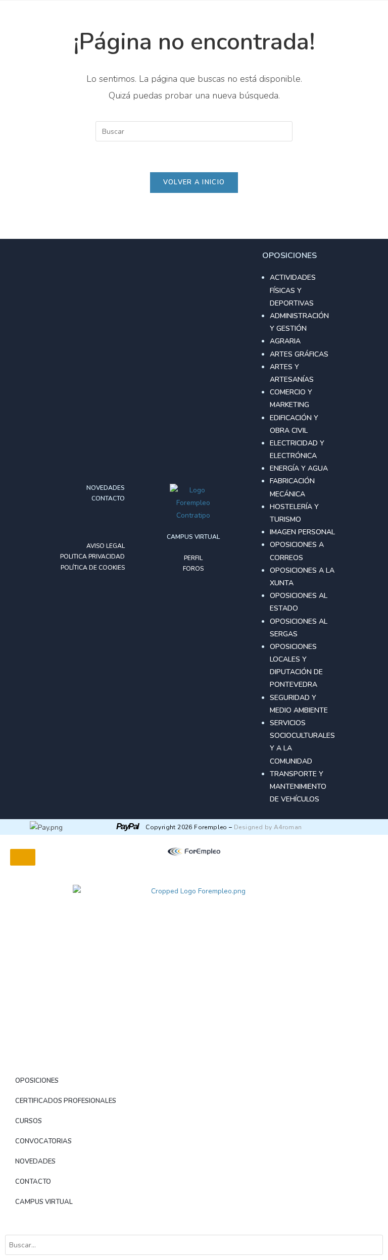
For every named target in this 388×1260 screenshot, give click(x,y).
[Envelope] (117, 523)
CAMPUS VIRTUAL (44, 1201)
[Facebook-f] (84, 523)
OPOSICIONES (37, 1080)
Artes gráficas (299, 354)
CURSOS (28, 1121)
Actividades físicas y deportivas (293, 290)
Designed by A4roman (268, 827)
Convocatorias (43, 1141)
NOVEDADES (35, 1161)
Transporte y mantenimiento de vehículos (298, 786)
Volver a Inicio (194, 182)
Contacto (33, 1181)
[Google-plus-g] (100, 523)
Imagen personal (302, 532)
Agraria (285, 341)
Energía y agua (299, 468)
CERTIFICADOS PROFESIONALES (65, 1100)
